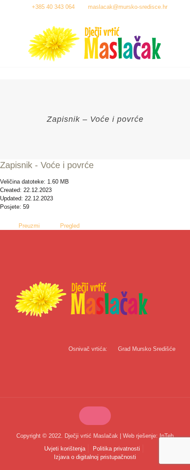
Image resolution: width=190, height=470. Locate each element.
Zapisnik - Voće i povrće (47, 165)
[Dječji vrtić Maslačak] (95, 44)
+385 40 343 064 (53, 7)
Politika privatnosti (116, 448)
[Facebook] (89, 18)
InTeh (167, 435)
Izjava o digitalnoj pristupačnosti (95, 457)
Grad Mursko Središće (146, 349)
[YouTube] (101, 18)
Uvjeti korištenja (64, 448)
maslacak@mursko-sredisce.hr (127, 7)
